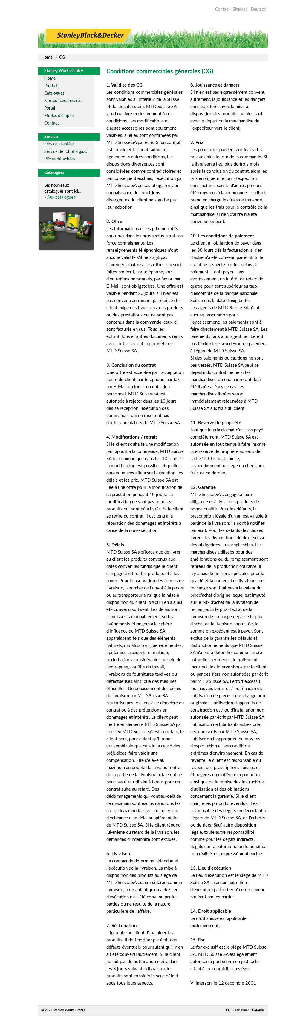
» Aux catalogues (59, 197)
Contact (222, 9)
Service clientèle (59, 144)
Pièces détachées (59, 159)
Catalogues (54, 93)
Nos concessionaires (63, 101)
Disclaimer (241, 1010)
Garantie (258, 1010)
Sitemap (240, 9)
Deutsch (258, 9)
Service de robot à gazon (67, 152)
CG (228, 1010)
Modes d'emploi (59, 116)
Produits (51, 86)
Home (50, 78)
